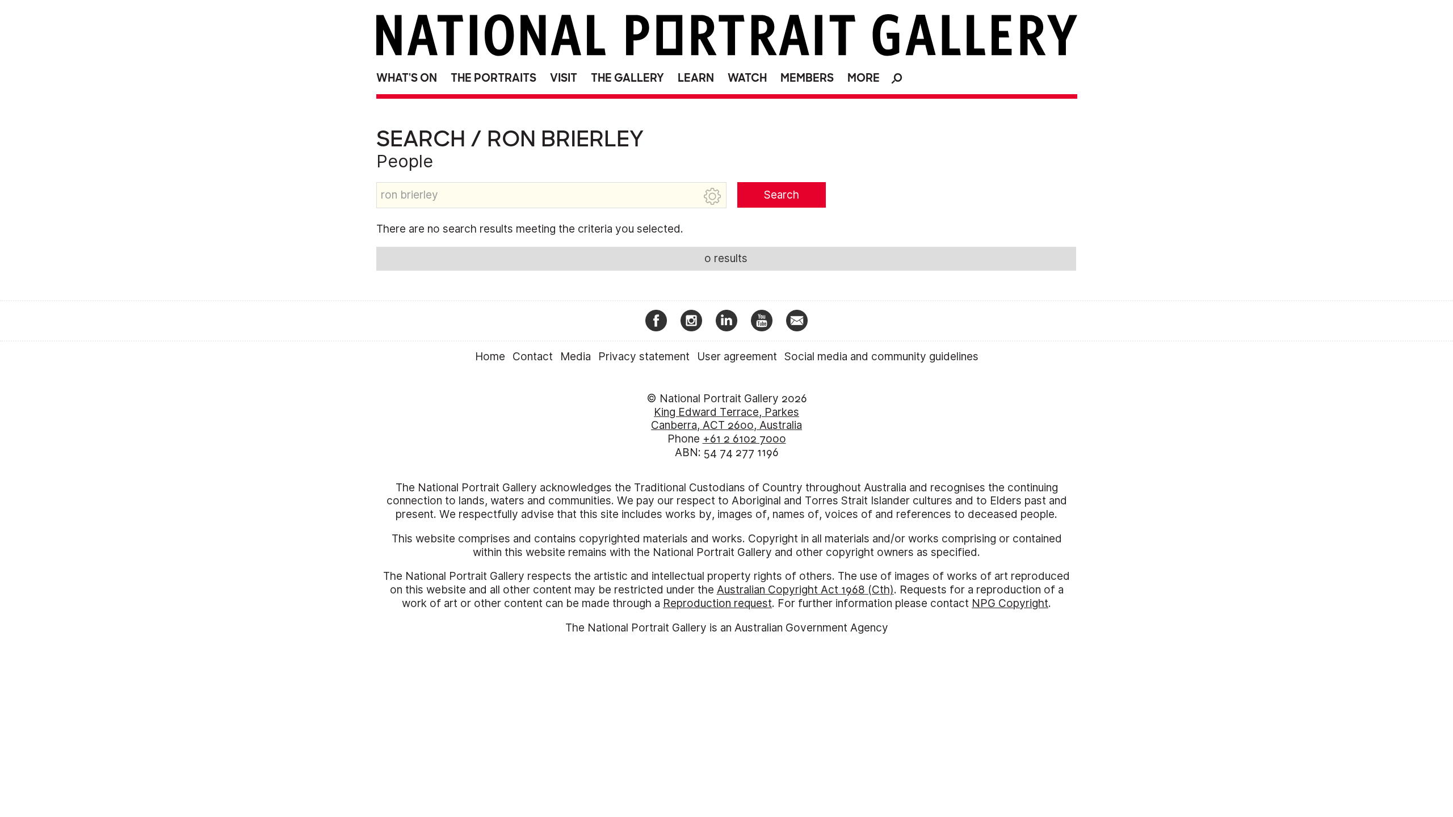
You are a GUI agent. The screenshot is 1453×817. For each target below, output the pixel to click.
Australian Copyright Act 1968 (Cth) (805, 589)
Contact (533, 356)
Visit (563, 78)
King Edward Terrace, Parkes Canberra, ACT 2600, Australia (726, 419)
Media (575, 356)
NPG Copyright (1010, 603)
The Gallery (627, 78)
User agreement (737, 356)
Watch (747, 78)
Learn (696, 78)
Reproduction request (717, 603)
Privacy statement (644, 356)
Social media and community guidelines (881, 356)
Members (807, 78)
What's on (406, 78)
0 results (726, 258)
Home (490, 356)
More (863, 78)
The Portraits (493, 78)
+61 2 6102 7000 (744, 438)
